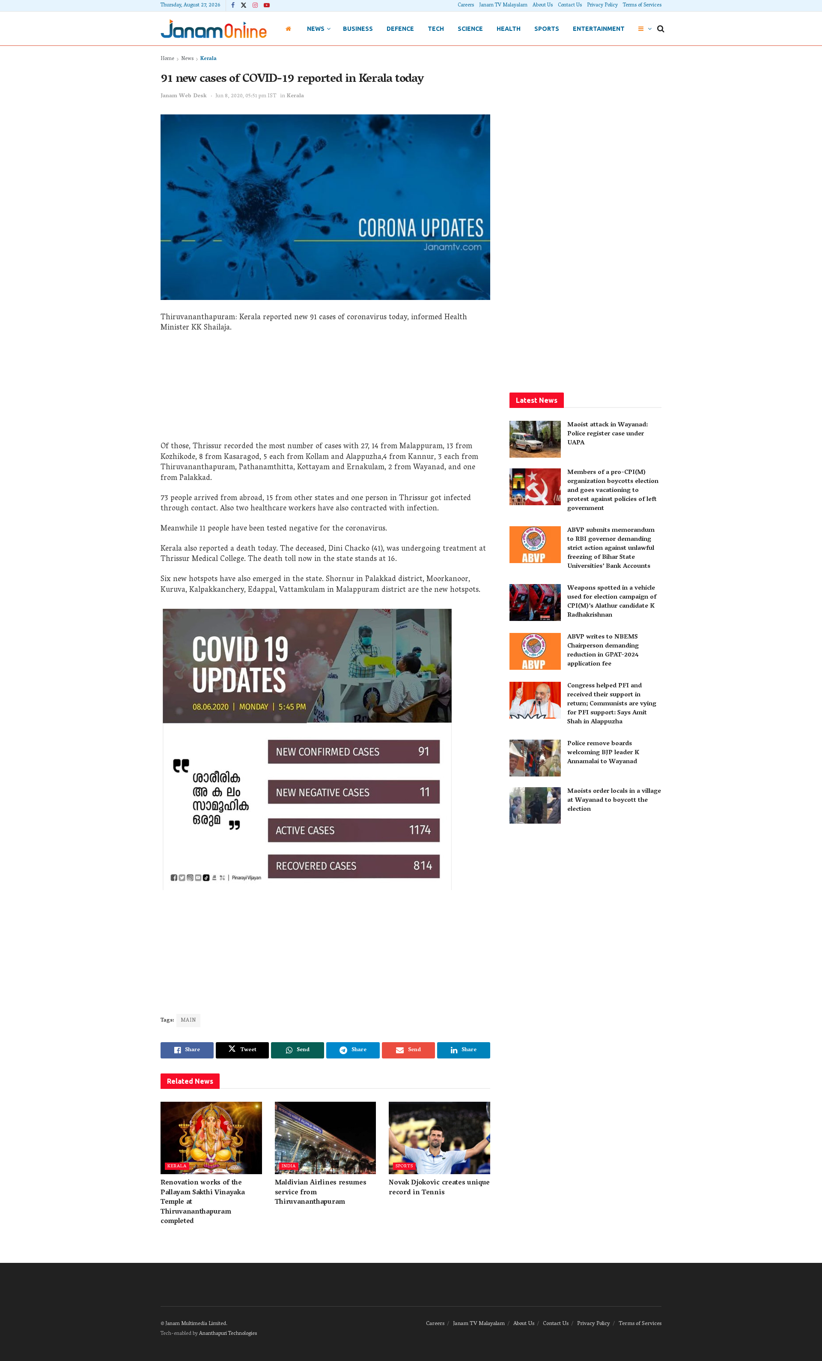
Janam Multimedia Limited (195, 1324)
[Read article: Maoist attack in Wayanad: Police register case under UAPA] (535, 439)
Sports (546, 28)
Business (358, 28)
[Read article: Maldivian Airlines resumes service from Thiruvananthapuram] (325, 1138)
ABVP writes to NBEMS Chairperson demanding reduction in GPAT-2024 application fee (603, 650)
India (289, 1166)
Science (470, 28)
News (316, 28)
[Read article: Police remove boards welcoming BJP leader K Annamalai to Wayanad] (535, 758)
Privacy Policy (602, 5)
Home (167, 59)
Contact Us (570, 5)
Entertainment (599, 28)
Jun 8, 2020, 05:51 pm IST (246, 96)
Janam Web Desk (184, 96)
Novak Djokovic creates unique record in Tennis (439, 1188)
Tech (436, 28)
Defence (400, 28)
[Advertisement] (325, 390)
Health (509, 28)
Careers (466, 5)
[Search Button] (660, 29)
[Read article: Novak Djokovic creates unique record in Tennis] (439, 1138)
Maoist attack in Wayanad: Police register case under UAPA (607, 434)
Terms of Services (642, 5)
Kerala (208, 59)
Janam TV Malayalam (503, 5)
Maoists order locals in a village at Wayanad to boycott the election (614, 800)
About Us (543, 5)
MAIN (188, 1020)
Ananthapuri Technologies (228, 1334)
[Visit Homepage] (214, 28)
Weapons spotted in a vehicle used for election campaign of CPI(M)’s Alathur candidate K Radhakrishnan (611, 601)
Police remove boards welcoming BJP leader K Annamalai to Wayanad (603, 753)
